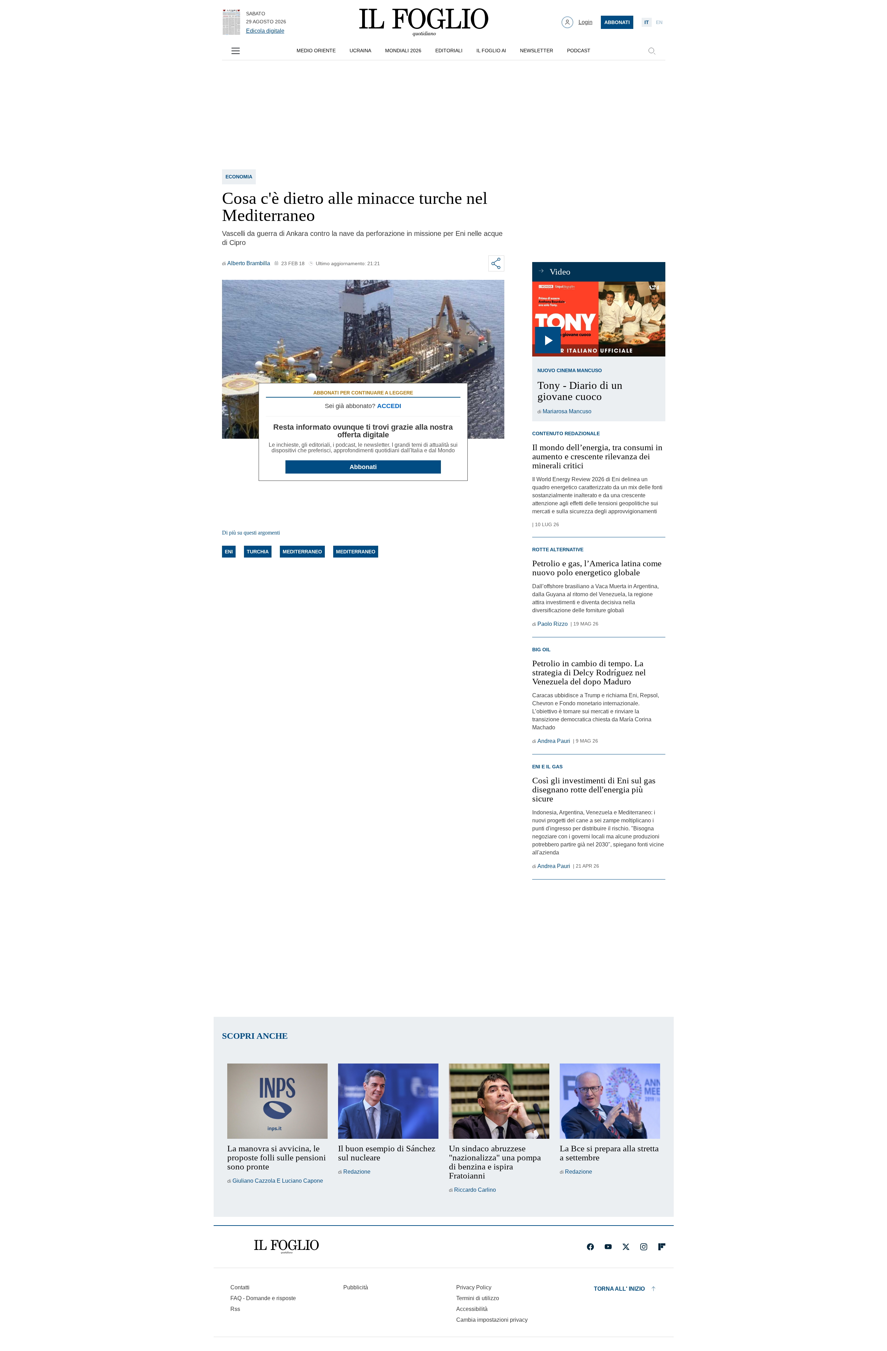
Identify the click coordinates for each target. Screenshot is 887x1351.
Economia (238, 176)
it (646, 22)
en (659, 22)
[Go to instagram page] (643, 1246)
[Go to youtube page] (608, 1246)
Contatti (240, 1287)
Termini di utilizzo (477, 1298)
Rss (235, 1309)
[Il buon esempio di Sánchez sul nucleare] (388, 1101)
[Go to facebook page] (590, 1246)
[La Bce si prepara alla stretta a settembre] (610, 1101)
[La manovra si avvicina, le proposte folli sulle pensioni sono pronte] (277, 1101)
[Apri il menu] (235, 51)
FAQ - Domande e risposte (263, 1298)
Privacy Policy (473, 1287)
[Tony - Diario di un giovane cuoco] (598, 319)
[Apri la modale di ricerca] (652, 51)
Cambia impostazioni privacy (492, 1320)
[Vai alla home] (423, 22)
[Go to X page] (625, 1246)
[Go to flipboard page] (661, 1246)
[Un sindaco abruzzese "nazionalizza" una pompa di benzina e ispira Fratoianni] (499, 1101)
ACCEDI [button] (389, 405)
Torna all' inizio (619, 1289)
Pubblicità (355, 1287)
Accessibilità (472, 1309)
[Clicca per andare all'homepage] (286, 1247)
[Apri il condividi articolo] (496, 263)
